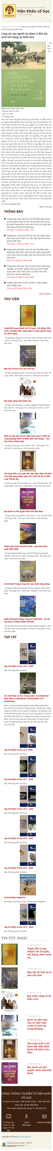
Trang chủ (5, 26)
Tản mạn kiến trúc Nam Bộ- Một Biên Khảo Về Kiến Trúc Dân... (38, 1048)
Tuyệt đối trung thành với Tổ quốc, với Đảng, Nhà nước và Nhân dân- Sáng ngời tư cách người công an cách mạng (27, 331)
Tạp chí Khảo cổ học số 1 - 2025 (18, 779)
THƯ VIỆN (15, 26)
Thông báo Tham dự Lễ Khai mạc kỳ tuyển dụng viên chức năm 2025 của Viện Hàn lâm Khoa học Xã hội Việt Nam (28, 238)
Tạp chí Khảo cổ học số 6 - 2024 (18, 927)
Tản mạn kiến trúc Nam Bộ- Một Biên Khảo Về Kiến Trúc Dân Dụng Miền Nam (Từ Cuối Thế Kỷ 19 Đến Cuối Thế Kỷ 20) (28, 476)
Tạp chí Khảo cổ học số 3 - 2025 (18, 838)
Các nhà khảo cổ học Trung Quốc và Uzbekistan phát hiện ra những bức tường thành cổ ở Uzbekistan (26, 698)
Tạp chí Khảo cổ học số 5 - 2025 (18, 666)
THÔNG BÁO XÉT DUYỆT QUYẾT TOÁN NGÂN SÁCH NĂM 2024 (27, 284)
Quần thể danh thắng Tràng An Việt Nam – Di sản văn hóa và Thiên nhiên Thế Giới (27, 620)
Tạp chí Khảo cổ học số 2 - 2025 (18, 809)
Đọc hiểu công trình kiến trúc (17, 401)
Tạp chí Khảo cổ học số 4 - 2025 (18, 868)
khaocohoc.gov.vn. (24, 1136)
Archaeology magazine (14, 897)
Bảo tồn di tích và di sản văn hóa (19, 368)
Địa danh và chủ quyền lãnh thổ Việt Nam (23, 511)
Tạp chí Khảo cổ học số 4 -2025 (18, 749)
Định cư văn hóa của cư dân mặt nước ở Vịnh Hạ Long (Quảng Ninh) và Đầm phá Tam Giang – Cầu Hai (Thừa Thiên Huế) (27, 439)
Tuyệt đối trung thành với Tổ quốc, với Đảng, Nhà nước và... (39, 953)
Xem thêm (44, 293)
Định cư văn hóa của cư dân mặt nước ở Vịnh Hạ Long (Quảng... (37, 1024)
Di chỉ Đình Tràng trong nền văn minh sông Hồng (27, 584)
